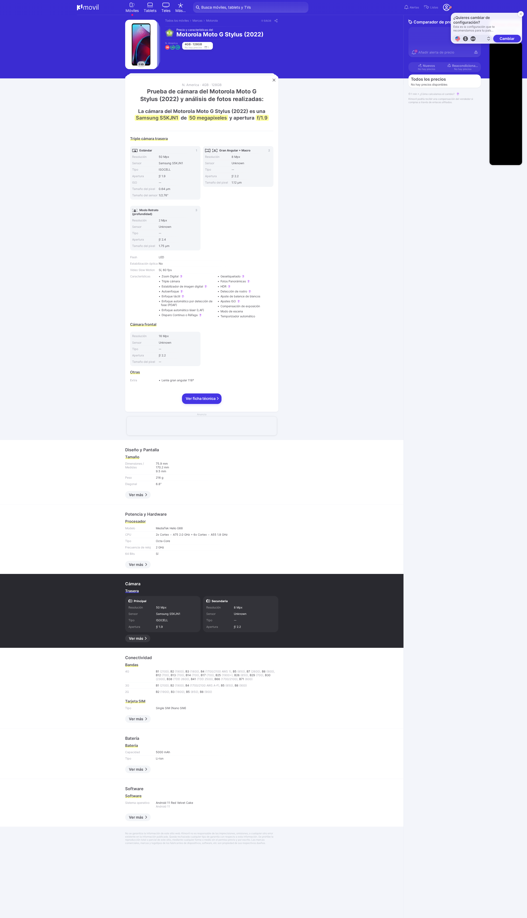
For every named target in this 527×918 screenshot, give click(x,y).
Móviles (132, 10)
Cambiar (507, 38)
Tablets (150, 10)
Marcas (197, 20)
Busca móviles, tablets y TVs (226, 7)
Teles (165, 10)
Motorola (212, 20)
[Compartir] (275, 20)
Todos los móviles (177, 20)
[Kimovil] (88, 7)
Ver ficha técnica (201, 398)
